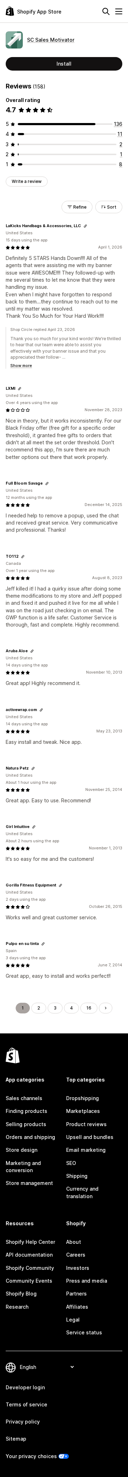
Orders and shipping (30, 1137)
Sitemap (16, 1439)
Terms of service (26, 1404)
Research (17, 1307)
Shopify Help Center (30, 1242)
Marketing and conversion (23, 1166)
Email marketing (86, 1150)
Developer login (25, 1387)
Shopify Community (30, 1268)
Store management (29, 1183)
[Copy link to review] (85, 226)
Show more (21, 365)
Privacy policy (23, 1422)
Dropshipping (82, 1098)
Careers (75, 1255)
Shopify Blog (21, 1294)
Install (64, 64)
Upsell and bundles (89, 1137)
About (73, 1242)
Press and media (86, 1281)
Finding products (26, 1111)
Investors (77, 1268)
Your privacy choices (31, 1456)
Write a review (27, 181)
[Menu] (118, 11)
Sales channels (24, 1098)
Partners (76, 1294)
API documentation (29, 1255)
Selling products (26, 1124)
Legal (73, 1320)
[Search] (106, 11)
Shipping (76, 1176)
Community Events (29, 1281)
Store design (21, 1150)
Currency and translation (82, 1192)
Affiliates (77, 1307)
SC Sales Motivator (50, 40)
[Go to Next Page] (105, 1008)
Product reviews (86, 1124)
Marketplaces (83, 1111)
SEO (71, 1163)
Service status (84, 1332)
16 (88, 1008)
